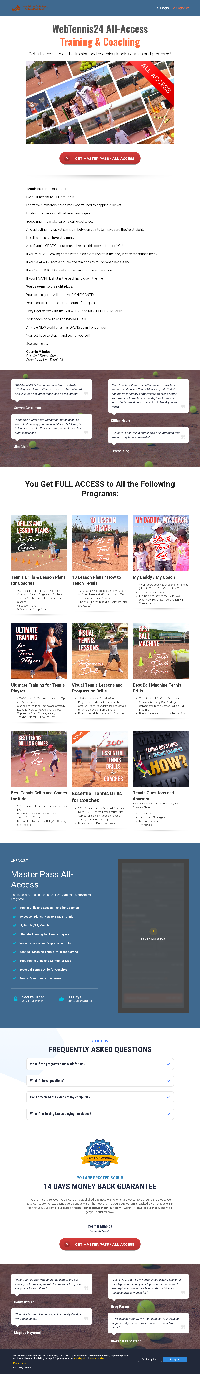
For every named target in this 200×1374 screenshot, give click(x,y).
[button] (168, 1064)
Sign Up (182, 8)
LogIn (164, 8)
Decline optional (150, 1359)
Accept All (175, 1359)
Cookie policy (81, 1358)
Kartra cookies (97, 1358)
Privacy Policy (20, 1363)
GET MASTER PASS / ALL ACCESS (104, 158)
